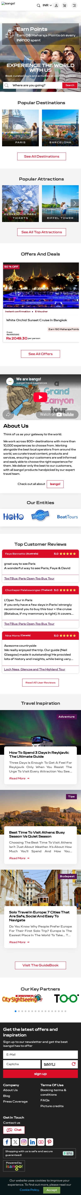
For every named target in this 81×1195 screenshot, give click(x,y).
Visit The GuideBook (40, 965)
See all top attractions (41, 232)
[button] (75, 127)
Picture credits (52, 1106)
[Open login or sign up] (56, 5)
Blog (6, 1096)
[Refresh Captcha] (73, 1065)
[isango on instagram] (24, 1142)
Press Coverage (15, 1101)
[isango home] (9, 5)
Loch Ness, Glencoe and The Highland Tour (34, 669)
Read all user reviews (40, 682)
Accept (52, 1190)
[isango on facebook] (7, 1142)
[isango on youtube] (41, 1142)
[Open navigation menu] (74, 5)
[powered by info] (15, 1167)
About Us (10, 1090)
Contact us (11, 1123)
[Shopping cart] (64, 5)
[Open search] (39, 5)
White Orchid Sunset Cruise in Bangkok (36, 320)
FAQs (44, 1100)
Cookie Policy (29, 1190)
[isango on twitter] (15, 1142)
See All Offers (40, 354)
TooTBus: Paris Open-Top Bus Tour (29, 578)
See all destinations (41, 156)
